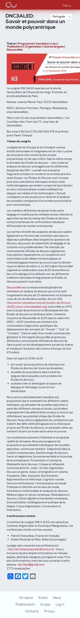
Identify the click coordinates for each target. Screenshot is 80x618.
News (57, 598)
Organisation (33, 46)
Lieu (54, 43)
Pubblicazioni (25, 604)
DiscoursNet (15, 50)
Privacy (49, 611)
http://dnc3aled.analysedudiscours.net (31, 549)
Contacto (32, 611)
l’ (7, 302)
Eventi (43, 598)
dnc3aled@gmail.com (31, 564)
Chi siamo (26, 598)
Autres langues (54, 46)
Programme (26, 43)
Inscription (42, 43)
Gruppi (45, 604)
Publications (15, 46)
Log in (60, 604)
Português (59, 16)
